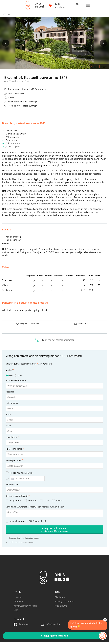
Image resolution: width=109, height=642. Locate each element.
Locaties (18, 597)
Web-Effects (60, 605)
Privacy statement (64, 601)
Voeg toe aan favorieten (29, 323)
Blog (16, 609)
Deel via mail (83, 323)
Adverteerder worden (25, 605)
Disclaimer (60, 597)
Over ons (18, 601)
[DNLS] (33, 5)
